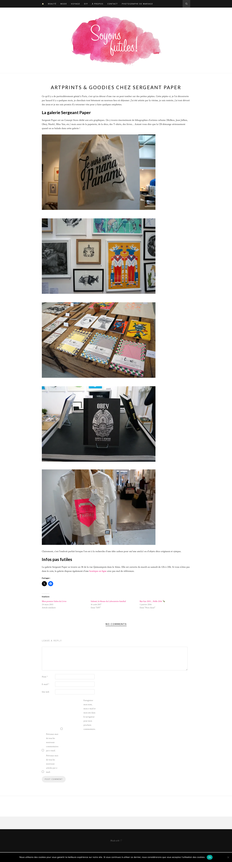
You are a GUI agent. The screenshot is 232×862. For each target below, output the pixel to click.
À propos (97, 4)
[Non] (228, 857)
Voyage (75, 4)
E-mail (45, 684)
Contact (112, 4)
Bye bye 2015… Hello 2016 (151, 601)
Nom (45, 676)
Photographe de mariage (137, 4)
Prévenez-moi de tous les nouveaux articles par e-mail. (52, 763)
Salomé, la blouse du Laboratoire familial (108, 601)
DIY (86, 4)
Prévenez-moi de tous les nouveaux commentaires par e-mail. (52, 742)
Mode (63, 4)
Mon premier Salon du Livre (54, 601)
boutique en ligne (98, 571)
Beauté (52, 4)
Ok (209, 857)
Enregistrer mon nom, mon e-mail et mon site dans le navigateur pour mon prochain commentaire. (89, 715)
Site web (45, 691)
